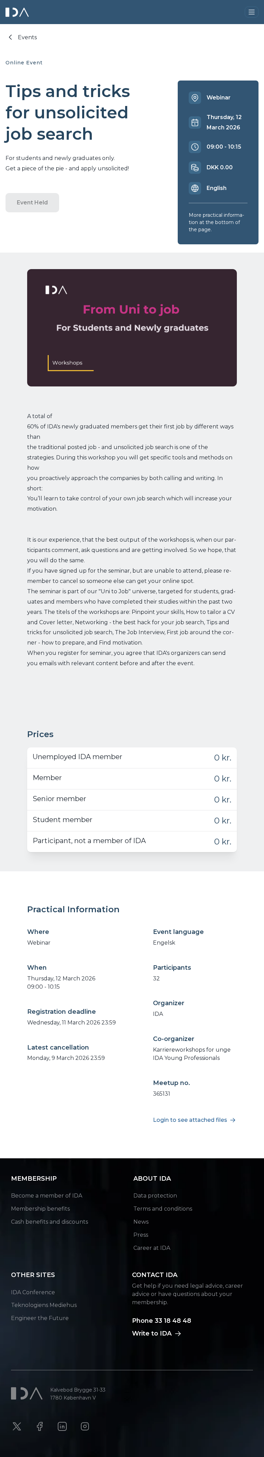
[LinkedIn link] (62, 1426)
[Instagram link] (85, 1426)
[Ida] (18, 12)
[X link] (17, 1426)
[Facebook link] (39, 1426)
